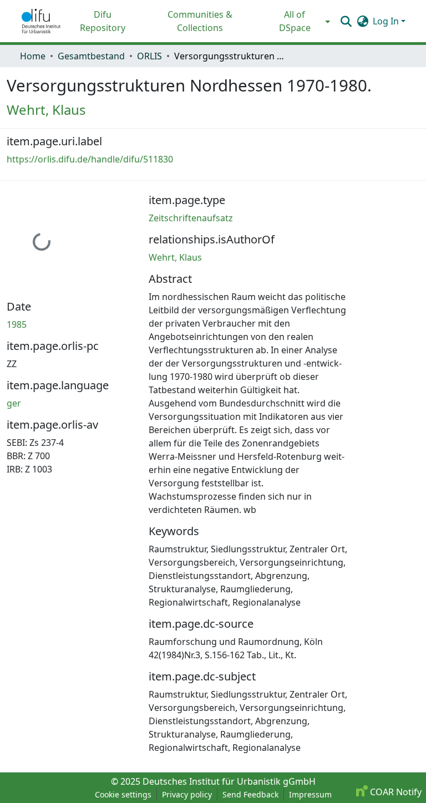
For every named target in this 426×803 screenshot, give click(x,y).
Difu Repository (102, 21)
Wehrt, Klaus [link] (46, 109)
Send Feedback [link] (250, 794)
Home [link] (32, 56)
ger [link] (14, 403)
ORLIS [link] (149, 56)
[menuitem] (298, 21)
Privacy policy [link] (187, 794)
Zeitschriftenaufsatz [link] (191, 218)
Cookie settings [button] (123, 794)
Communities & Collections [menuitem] (200, 21)
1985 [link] (17, 324)
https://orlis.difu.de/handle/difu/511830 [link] (90, 159)
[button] (41, 21)
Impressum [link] (310, 794)
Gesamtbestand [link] (91, 56)
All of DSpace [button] (295, 21)
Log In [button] (387, 21)
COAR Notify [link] (395, 792)
